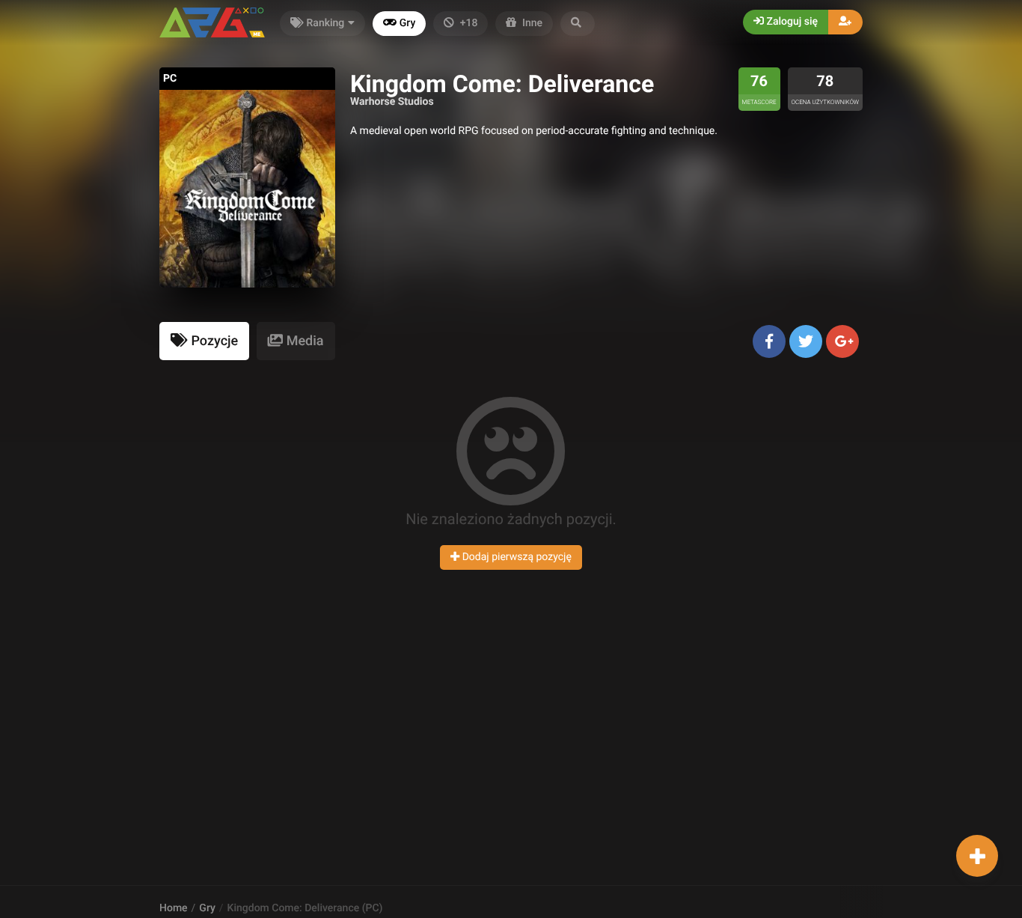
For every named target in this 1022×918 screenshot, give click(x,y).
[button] (577, 23)
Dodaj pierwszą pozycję (515, 557)
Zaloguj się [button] (791, 22)
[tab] (204, 341)
